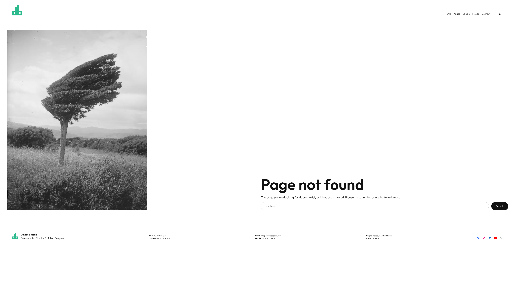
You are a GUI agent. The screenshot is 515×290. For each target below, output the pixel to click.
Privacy (369, 238)
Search (499, 206)
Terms (377, 238)
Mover (389, 236)
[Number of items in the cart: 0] (500, 13)
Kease (375, 236)
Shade (382, 236)
